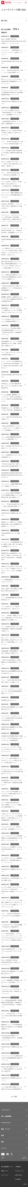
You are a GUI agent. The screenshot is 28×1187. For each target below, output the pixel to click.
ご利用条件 (18, 1166)
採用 (2, 1141)
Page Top (24, 1158)
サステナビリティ (6, 1122)
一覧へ (3, 1157)
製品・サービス (5, 1129)
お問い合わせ (18, 1175)
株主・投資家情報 (6, 1116)
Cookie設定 (18, 1179)
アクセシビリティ (19, 1170)
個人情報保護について (7, 1166)
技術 (2, 1135)
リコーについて (5, 1110)
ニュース (3, 1148)
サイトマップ (4, 1175)
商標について (4, 1170)
